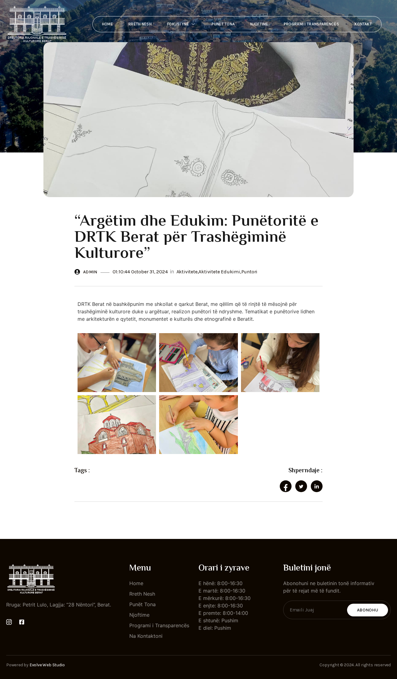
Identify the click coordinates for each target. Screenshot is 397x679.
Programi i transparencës (311, 24)
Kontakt (363, 24)
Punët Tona (223, 24)
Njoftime (259, 24)
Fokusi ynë (178, 24)
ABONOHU (367, 610)
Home (107, 24)
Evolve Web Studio (47, 665)
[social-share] (286, 486)
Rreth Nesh (140, 24)
